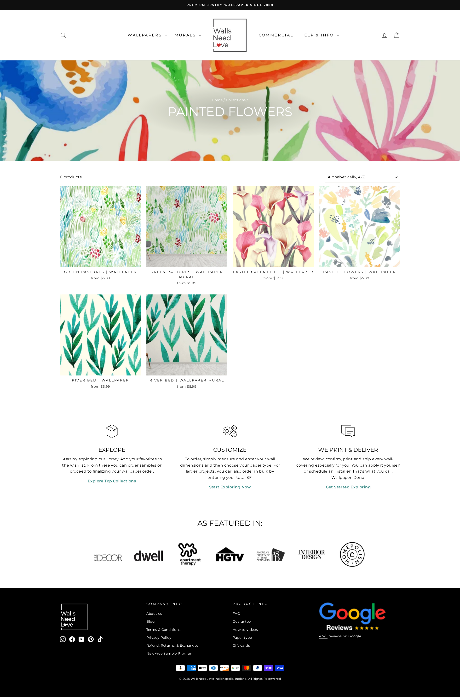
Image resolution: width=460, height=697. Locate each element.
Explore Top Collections (112, 481)
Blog (150, 621)
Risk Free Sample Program (170, 653)
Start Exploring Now (230, 487)
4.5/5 (323, 636)
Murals (186, 35)
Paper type (242, 637)
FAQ (236, 613)
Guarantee (242, 621)
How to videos (245, 630)
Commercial (276, 35)
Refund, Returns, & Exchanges (172, 645)
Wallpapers (146, 35)
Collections (236, 100)
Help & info (317, 35)
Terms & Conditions (163, 630)
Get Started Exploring (348, 487)
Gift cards (241, 645)
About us (154, 613)
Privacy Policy (159, 637)
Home (217, 100)
